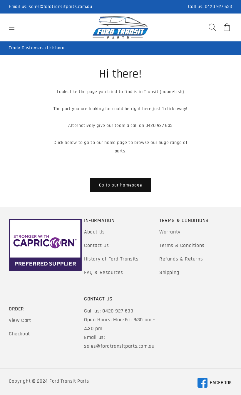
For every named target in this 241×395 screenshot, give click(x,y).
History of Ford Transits (111, 259)
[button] (11, 27)
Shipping (169, 272)
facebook (214, 383)
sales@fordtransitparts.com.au (60, 7)
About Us (94, 231)
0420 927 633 (218, 7)
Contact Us (96, 245)
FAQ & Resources (103, 272)
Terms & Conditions (182, 245)
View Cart (20, 320)
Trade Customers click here (37, 48)
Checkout (19, 333)
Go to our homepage (120, 185)
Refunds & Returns (181, 259)
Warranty (169, 231)
